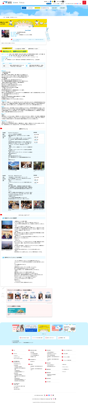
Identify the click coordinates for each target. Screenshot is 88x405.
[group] (18, 328)
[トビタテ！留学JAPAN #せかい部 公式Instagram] (53, 399)
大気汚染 (16, 40)
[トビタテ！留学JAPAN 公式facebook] (77, 3)
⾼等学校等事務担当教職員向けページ (20, 379)
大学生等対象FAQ (17, 370)
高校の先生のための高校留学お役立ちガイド (51, 375)
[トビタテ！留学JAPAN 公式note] (80, 3)
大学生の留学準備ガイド (50, 352)
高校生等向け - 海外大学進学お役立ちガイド (37, 367)
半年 (20, 39)
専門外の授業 (39, 39)
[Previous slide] (40, 334)
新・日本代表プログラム (42, 7)
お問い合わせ (64, 364)
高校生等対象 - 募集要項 (18, 374)
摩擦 (36, 39)
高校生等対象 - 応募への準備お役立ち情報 (20, 376)
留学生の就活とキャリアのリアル (51, 353)
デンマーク (14, 39)
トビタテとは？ (30, 7)
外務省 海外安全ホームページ (16, 342)
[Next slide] (48, 334)
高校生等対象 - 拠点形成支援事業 (19, 380)
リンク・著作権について (65, 369)
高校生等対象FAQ (17, 378)
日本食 (14, 40)
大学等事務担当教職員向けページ (19, 371)
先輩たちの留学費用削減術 (51, 355)
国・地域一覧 (32, 361)
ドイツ (22, 39)
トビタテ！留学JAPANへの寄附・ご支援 (19, 386)
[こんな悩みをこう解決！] (20, 48)
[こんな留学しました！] (7, 48)
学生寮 (30, 39)
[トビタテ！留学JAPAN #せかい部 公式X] (51, 399)
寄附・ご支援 (49, 3)
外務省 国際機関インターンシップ (28, 342)
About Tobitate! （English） (18, 358)
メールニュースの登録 (56, 3)
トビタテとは (16, 355)
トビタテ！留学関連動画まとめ (35, 355)
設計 (18, 40)
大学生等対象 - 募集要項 (18, 366)
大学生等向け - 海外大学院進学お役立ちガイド (36, 369)
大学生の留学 (62, 7)
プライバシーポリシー (65, 366)
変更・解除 (62, 3)
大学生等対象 (16, 365)
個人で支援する (16, 387)
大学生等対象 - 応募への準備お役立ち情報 (20, 369)
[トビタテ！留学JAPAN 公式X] (74, 3)
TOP (24, 7)
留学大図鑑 (32, 352)
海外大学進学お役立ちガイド (51, 366)
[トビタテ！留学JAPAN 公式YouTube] (46, 395)
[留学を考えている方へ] (33, 48)
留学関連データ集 (33, 356)
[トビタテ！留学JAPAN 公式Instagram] (79, 3)
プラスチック (33, 39)
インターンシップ (26, 39)
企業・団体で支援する (17, 389)
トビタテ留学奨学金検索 (34, 353)
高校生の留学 (54, 7)
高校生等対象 (16, 373)
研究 (42, 39)
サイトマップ (64, 371)
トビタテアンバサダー (17, 357)
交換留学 (17, 39)
